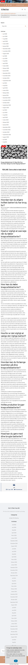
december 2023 (6, 97)
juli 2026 (5, 34)
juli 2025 (5, 56)
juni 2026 (5, 36)
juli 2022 (5, 139)
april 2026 (5, 41)
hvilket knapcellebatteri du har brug (18, 207)
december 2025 (6, 48)
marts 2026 (5, 43)
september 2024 (7, 80)
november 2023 (6, 100)
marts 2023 (5, 119)
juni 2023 (5, 112)
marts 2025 (5, 65)
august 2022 (6, 137)
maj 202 (5, 142)
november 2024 (6, 75)
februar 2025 (6, 68)
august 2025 (6, 53)
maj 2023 (5, 115)
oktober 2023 (6, 102)
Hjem (2, 13)
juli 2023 (5, 110)
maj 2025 (5, 61)
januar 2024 (6, 95)
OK (16, 661)
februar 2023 (6, 122)
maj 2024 (5, 85)
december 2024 (6, 73)
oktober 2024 (6, 78)
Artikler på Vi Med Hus (9, 13)
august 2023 (6, 107)
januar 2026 (6, 46)
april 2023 (5, 117)
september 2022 (7, 134)
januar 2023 (6, 124)
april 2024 (5, 88)
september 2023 (7, 105)
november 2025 (6, 51)
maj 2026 (5, 38)
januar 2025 (6, 70)
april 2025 (5, 63)
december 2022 (6, 127)
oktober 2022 (6, 132)
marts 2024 (6, 90)
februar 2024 (6, 92)
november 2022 (6, 129)
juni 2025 (5, 58)
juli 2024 (5, 83)
